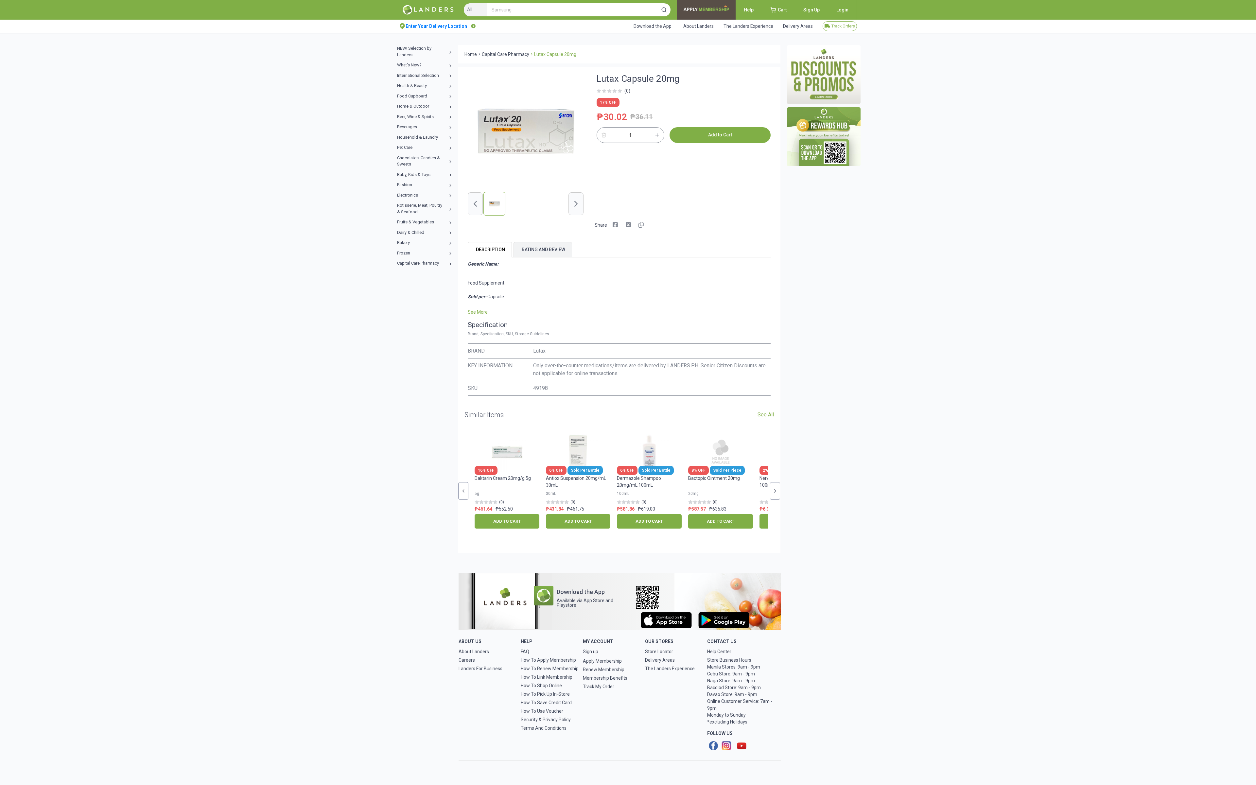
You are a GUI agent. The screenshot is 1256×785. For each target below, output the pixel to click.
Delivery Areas (660, 660)
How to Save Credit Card (546, 702)
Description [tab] (490, 249)
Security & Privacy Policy (546, 719)
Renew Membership (603, 669)
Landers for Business (480, 668)
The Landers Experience (670, 668)
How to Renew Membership (550, 668)
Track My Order (598, 686)
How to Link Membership (546, 677)
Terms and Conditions (544, 728)
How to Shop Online (541, 685)
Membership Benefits (605, 678)
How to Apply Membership (548, 660)
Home (470, 54)
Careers (467, 660)
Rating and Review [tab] (543, 249)
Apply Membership (602, 661)
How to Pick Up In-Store (545, 694)
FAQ (525, 651)
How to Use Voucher (542, 711)
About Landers (474, 651)
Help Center (719, 651)
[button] (664, 10)
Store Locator (659, 651)
